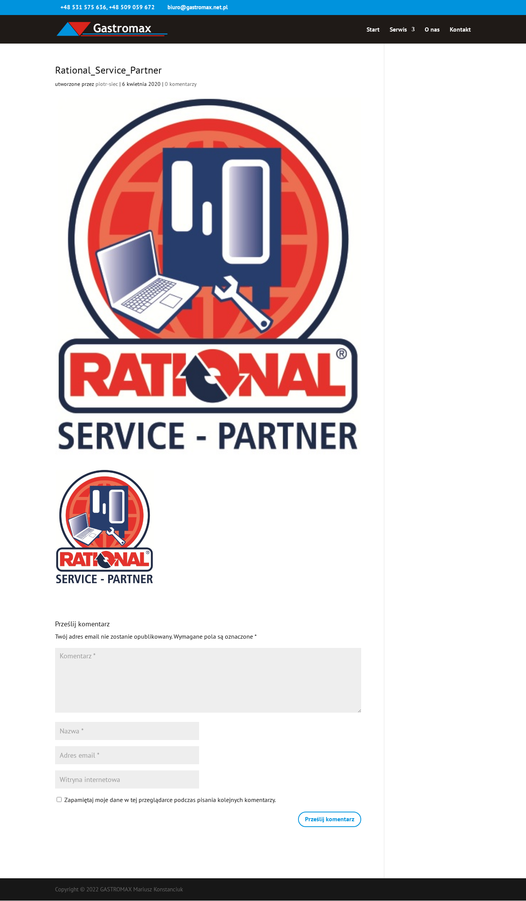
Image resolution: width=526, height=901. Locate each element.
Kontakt (460, 30)
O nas (432, 30)
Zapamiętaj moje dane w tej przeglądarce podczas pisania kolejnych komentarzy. (170, 800)
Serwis (398, 30)
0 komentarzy (181, 84)
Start (373, 30)
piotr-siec (106, 84)
